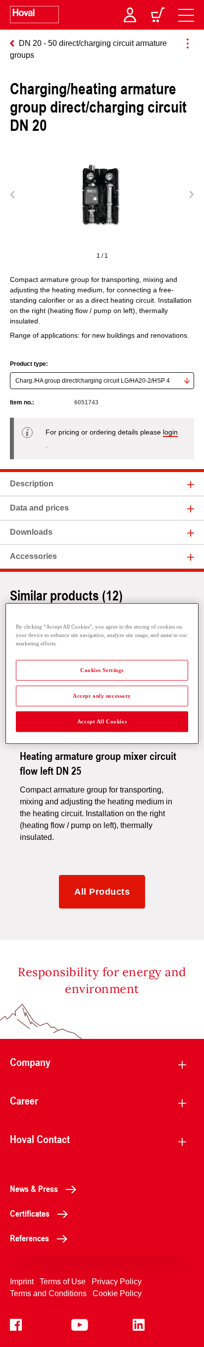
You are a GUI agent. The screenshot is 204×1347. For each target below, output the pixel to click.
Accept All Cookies (102, 721)
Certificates (30, 1213)
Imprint (22, 1281)
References (29, 1237)
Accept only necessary (102, 696)
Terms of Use (63, 1281)
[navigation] (186, 15)
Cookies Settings (102, 670)
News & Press (34, 1188)
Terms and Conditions (48, 1293)
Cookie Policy (117, 1293)
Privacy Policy (117, 1281)
